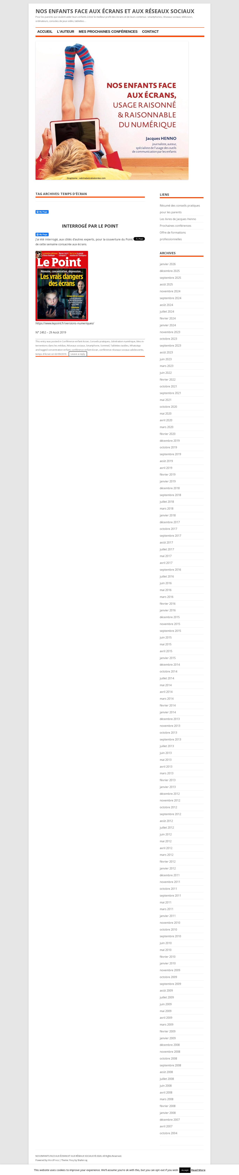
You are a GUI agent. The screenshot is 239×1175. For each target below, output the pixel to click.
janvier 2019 (168, 481)
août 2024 (166, 305)
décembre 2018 (170, 488)
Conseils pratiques (100, 341)
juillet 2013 (167, 746)
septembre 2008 (170, 1065)
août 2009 (166, 990)
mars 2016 (166, 597)
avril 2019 (166, 468)
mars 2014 (166, 699)
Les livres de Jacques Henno (178, 219)
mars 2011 (166, 909)
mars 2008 (166, 1099)
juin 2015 (166, 637)
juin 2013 (166, 753)
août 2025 (166, 284)
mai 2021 (165, 400)
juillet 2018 (167, 502)
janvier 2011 (168, 916)
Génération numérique (123, 341)
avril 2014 (166, 692)
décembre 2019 (170, 441)
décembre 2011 (170, 875)
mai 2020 (165, 413)
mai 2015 (165, 644)
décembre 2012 (170, 794)
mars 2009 (166, 1024)
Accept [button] (184, 1170)
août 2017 (166, 542)
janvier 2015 (168, 658)
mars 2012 (166, 855)
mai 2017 (165, 556)
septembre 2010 (170, 936)
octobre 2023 (168, 339)
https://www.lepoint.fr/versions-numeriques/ (65, 323)
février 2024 (167, 318)
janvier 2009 (168, 1038)
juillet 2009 (167, 997)
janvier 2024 (168, 325)
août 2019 (166, 461)
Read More (198, 1170)
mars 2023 (166, 366)
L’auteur (65, 31)
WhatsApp (135, 345)
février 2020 (167, 434)
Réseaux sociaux (76, 345)
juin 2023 (166, 359)
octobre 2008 (168, 1058)
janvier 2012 (168, 868)
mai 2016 (165, 590)
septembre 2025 (170, 278)
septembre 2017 (170, 536)
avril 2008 (166, 1092)
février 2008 (167, 1106)
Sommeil (105, 345)
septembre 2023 (170, 345)
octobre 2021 (168, 386)
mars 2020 (166, 427)
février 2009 (167, 1031)
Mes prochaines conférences (108, 31)
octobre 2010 (168, 929)
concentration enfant (59, 349)
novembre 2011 (170, 882)
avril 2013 (166, 766)
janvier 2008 (168, 1113)
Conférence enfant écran (75, 341)
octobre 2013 (168, 733)
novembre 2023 (170, 332)
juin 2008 (166, 1086)
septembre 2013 (170, 739)
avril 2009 (166, 1018)
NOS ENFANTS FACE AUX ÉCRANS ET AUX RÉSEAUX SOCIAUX (115, 11)
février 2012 (167, 861)
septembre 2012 (170, 814)
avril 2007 (166, 1126)
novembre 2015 (170, 624)
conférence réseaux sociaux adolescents (121, 349)
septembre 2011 (170, 895)
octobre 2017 (168, 529)
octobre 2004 (168, 1133)
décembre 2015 (170, 617)
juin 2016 (166, 583)
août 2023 (166, 352)
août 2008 (166, 1072)
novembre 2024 (170, 291)
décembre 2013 (170, 719)
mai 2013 (165, 760)
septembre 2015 (170, 631)
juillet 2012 (167, 827)
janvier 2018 (168, 515)
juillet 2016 (167, 576)
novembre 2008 (170, 1052)
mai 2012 (165, 841)
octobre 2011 (168, 889)
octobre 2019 (168, 447)
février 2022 (167, 379)
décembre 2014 (170, 665)
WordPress (53, 1160)
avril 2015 (166, 651)
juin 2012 (166, 834)
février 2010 (167, 957)
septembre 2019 (170, 454)
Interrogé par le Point (90, 226)
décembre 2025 (170, 271)
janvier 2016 (168, 610)
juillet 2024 (167, 311)
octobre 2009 (168, 977)
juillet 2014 (167, 678)
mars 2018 (166, 508)
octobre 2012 (168, 807)
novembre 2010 (170, 923)
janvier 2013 (168, 787)
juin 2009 (166, 1004)
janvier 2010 (168, 963)
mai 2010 (165, 950)
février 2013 (167, 780)
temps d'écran (43, 354)
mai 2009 (165, 1011)
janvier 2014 (168, 712)
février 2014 (167, 705)
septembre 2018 (170, 495)
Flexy (71, 1160)
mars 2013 (166, 773)
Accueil (44, 31)
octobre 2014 (168, 671)
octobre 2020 (168, 407)
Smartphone (92, 345)
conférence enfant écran (85, 349)
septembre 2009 (170, 984)
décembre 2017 (170, 522)
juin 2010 (166, 943)
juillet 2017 (167, 549)
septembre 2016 (170, 570)
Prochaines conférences (175, 226)
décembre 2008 (170, 1045)
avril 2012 (166, 848)
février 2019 (167, 474)
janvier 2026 (168, 264)
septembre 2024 (170, 298)
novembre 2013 (170, 726)
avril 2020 (166, 420)
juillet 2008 (167, 1079)
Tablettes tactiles (120, 345)
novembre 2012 (170, 800)
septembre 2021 (170, 393)
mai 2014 (165, 685)
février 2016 (167, 604)
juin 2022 (166, 373)
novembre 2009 (170, 970)
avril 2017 (166, 563)
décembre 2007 (170, 1120)
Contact (150, 31)
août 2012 (166, 821)
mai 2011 (165, 902)
